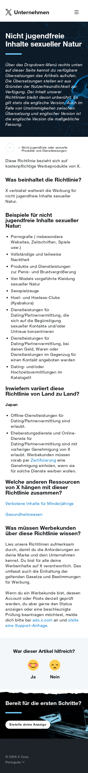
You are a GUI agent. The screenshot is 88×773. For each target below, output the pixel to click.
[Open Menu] (76, 12)
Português (13, 762)
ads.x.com (42, 619)
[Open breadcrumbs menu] (9, 147)
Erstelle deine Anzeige (27, 724)
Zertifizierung (43, 460)
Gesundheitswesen (23, 514)
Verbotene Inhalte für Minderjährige (39, 503)
